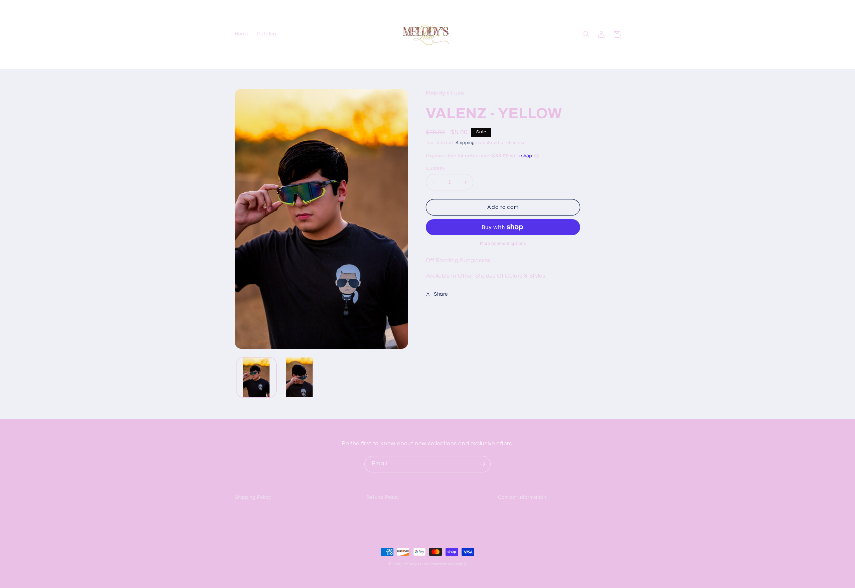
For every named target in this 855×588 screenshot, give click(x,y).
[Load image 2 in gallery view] (299, 377)
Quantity (435, 168)
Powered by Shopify (448, 564)
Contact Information (522, 497)
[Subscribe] (482, 464)
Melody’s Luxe (416, 564)
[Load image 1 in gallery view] (256, 377)
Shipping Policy (253, 497)
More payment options (503, 244)
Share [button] (441, 294)
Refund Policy (382, 497)
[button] (586, 34)
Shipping (465, 143)
